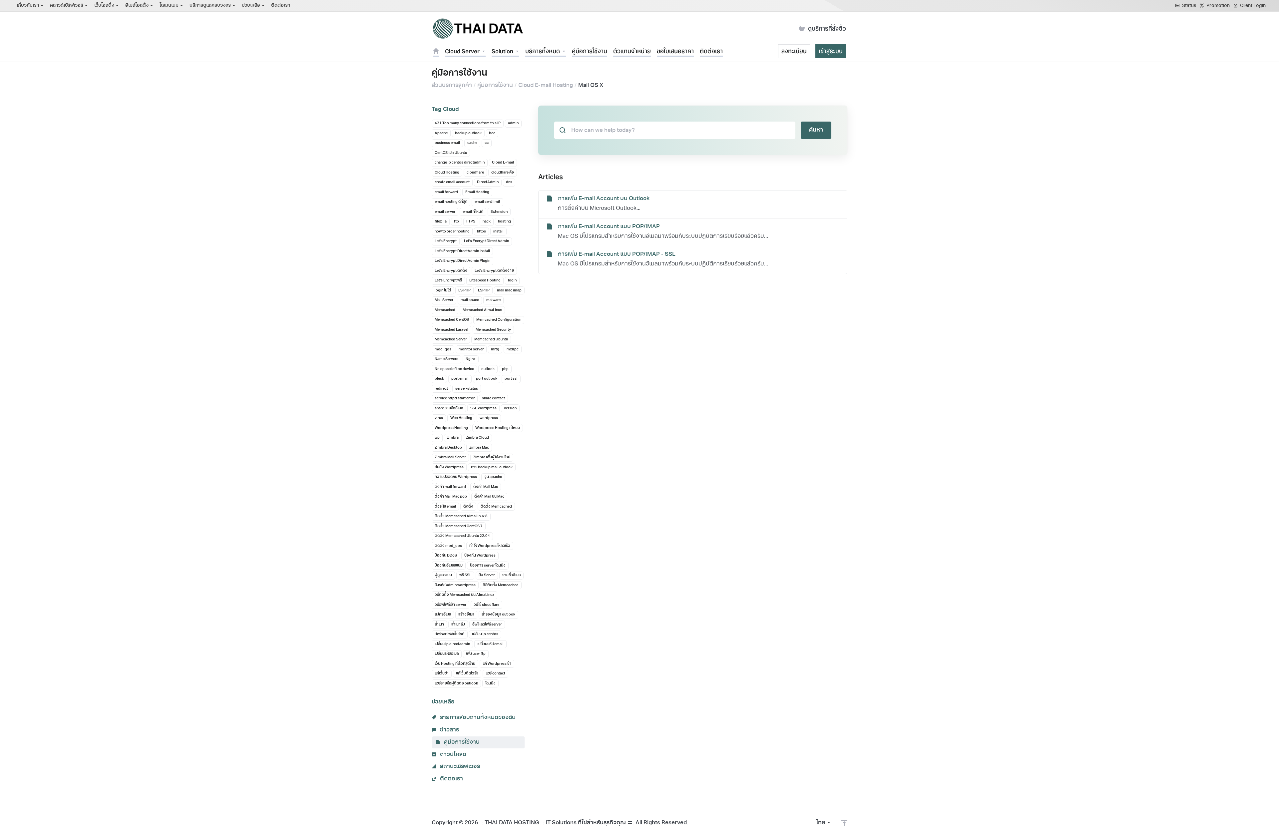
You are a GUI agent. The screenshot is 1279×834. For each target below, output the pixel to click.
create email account (452, 182)
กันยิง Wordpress (449, 467)
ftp (456, 221)
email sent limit (487, 202)
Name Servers (446, 359)
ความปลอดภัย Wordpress (456, 477)
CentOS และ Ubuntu (451, 153)
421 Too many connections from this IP (468, 123)
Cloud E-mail (503, 163)
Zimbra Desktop (448, 448)
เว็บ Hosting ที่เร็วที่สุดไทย (455, 664)
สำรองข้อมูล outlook (498, 615)
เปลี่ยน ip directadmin (452, 644)
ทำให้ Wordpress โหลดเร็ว (489, 546)
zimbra (453, 438)
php (505, 369)
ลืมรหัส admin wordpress (455, 585)
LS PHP (464, 290)
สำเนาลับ (458, 624)
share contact (493, 398)
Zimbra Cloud (477, 438)
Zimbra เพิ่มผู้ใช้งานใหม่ (491, 457)
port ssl (511, 379)
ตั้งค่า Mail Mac (485, 487)
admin (513, 123)
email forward (446, 192)
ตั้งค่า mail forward (450, 487)
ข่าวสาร (449, 730)
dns (509, 182)
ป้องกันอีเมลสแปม (449, 566)
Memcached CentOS (452, 320)
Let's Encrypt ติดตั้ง (451, 271)
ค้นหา (816, 130)
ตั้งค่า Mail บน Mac (489, 497)
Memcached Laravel (451, 330)
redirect (441, 389)
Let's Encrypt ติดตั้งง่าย (494, 271)
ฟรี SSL (465, 575)
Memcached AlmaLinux (482, 310)
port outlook (486, 379)
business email (447, 143)
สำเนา (439, 624)
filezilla (441, 221)
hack (487, 221)
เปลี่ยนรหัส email (490, 644)
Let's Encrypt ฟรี (448, 280)
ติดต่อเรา (451, 779)
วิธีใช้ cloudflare (486, 605)
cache (472, 143)
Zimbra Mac (479, 448)
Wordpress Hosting (451, 428)
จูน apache (493, 477)
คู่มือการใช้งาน (495, 85)
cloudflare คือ (502, 173)
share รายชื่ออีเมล (449, 408)
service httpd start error (455, 398)
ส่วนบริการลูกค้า (452, 85)
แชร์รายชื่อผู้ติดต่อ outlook (456, 683)
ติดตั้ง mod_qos (448, 546)
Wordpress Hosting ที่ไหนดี (497, 428)
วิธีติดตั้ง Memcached (501, 585)
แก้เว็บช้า (442, 673)
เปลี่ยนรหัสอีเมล (447, 654)
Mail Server (444, 300)
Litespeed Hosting (485, 280)
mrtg (495, 349)
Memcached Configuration (498, 320)
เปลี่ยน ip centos (485, 634)
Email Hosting (477, 192)
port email (460, 379)
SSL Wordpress (483, 408)
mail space (470, 300)
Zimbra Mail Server (450, 457)
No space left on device (454, 369)
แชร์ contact (495, 673)
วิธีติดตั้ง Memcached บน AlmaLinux (464, 595)
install (498, 231)
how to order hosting (452, 231)
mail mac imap (509, 290)
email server (445, 212)
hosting (504, 221)
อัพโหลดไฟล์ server (487, 624)
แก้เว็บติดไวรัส (467, 673)
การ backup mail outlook (492, 467)
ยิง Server (487, 575)
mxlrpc (513, 349)
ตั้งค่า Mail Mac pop (451, 497)
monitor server (471, 349)
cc (487, 143)
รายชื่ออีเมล (511, 575)
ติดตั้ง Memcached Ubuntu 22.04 (462, 536)
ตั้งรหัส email (445, 507)
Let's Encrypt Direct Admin (486, 241)
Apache (441, 133)
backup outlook (468, 133)
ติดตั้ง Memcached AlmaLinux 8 (461, 516)
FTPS (470, 221)
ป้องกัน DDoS (446, 556)
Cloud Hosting (447, 173)
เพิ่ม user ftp (476, 654)
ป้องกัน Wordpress (480, 556)
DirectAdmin (488, 182)
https (481, 231)
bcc (492, 133)
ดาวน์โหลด (452, 754)
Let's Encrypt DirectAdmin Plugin (462, 261)
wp (437, 438)
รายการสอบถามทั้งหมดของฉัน (477, 717)
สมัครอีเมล (443, 615)
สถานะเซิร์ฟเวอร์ (459, 766)
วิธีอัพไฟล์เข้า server (450, 605)
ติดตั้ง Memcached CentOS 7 (459, 526)
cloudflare (475, 173)
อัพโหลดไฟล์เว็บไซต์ (450, 634)
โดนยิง (490, 683)
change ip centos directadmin (460, 163)
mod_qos (443, 349)
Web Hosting (461, 418)
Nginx (471, 359)
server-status (466, 389)
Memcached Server (451, 339)
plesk (439, 379)
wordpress (489, 418)
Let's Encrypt (446, 241)
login (512, 280)
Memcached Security (493, 330)
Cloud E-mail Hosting (545, 85)
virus (439, 418)
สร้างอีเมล (466, 615)
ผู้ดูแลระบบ (443, 575)
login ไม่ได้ (443, 290)
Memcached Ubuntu (491, 339)
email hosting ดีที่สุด (451, 202)
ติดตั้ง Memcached (496, 507)
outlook (488, 369)
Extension (499, 212)
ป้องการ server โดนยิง (488, 566)
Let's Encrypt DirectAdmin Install (462, 251)
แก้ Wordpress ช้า (497, 664)
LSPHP (484, 290)
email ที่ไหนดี (473, 212)
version (510, 408)
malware (493, 300)
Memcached (445, 310)
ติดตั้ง (468, 507)
